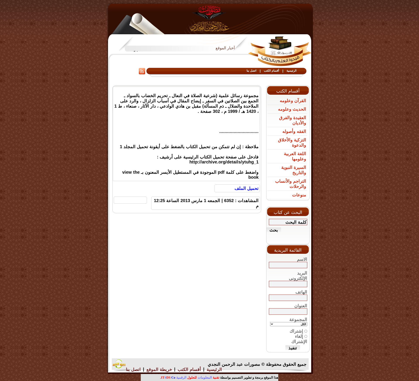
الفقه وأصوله (294, 131)
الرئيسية (292, 70)
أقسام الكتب (271, 70)
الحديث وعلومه (292, 109)
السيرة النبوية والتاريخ (293, 170)
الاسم (302, 259)
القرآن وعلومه (293, 100)
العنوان (300, 305)
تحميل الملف (247, 188)
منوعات (299, 194)
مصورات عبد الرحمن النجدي (209, 18)
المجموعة (298, 319)
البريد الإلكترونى (298, 276)
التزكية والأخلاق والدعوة (292, 142)
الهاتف (301, 292)
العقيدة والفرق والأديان (292, 120)
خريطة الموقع (159, 369)
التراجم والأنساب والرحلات (290, 184)
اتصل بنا (251, 70)
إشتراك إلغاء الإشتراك (298, 336)
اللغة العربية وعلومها (295, 156)
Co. (167, 377)
